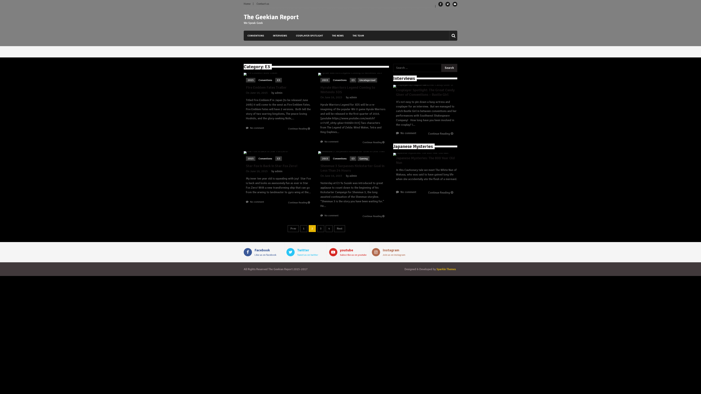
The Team (358, 35)
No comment (257, 128)
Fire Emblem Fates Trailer (266, 87)
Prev (293, 228)
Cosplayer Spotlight (309, 35)
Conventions (255, 35)
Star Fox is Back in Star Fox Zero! (271, 166)
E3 (278, 80)
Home (247, 3)
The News (338, 35)
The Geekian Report (271, 17)
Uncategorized (367, 80)
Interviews (280, 35)
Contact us (262, 3)
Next (339, 228)
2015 (251, 80)
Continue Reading (298, 128)
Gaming (363, 158)
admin (278, 93)
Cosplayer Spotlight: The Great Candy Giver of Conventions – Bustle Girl (425, 92)
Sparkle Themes (446, 269)
